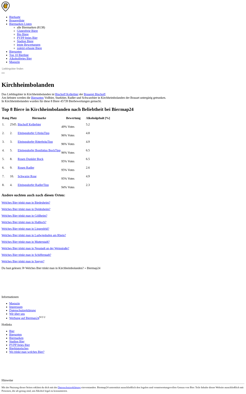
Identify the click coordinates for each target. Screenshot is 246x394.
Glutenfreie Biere (27, 30)
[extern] (26, 380)
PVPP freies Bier (27, 37)
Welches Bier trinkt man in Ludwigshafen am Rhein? (34, 235)
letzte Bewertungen (28, 44)
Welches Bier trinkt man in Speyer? (23, 261)
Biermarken (16, 338)
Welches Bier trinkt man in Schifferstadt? (26, 254)
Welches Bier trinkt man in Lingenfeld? (25, 228)
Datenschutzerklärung (22, 310)
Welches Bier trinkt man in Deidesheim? (26, 209)
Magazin (14, 62)
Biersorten (15, 51)
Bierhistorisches (18, 348)
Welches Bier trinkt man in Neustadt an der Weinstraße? (35, 248)
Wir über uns (17, 313)
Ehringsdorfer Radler (33, 185)
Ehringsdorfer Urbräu (33, 133)
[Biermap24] (6, 10)
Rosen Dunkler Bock (30, 159)
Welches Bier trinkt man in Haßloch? (24, 222)
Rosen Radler (26, 167)
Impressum (15, 307)
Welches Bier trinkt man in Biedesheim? (26, 202)
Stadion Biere (25, 41)
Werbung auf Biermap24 (24, 318)
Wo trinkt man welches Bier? (26, 351)
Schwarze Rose (27, 176)
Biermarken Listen (20, 24)
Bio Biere (23, 34)
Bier (11, 331)
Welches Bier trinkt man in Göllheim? (24, 215)
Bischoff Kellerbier (66, 94)
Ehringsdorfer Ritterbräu (35, 141)
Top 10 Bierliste (19, 55)
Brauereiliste (16, 20)
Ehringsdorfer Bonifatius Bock (39, 150)
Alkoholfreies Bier (20, 58)
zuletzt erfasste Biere (29, 48)
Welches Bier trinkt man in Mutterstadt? (26, 241)
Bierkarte (14, 17)
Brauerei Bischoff (94, 94)
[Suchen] (3, 73)
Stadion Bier (16, 341)
